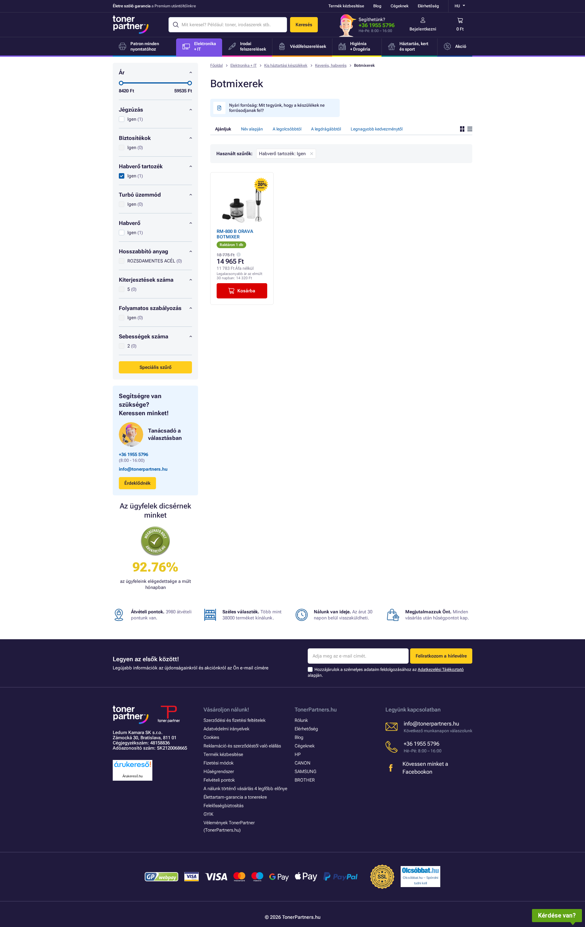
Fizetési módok (218, 763)
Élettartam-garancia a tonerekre (235, 797)
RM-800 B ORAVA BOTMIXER (235, 234)
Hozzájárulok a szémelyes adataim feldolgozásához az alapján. (386, 672)
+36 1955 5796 (377, 25)
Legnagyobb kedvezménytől (376, 129)
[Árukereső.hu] (132, 767)
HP (298, 754)
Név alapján (252, 129)
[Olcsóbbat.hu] (420, 870)
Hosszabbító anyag (143, 251)
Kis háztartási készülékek (285, 65)
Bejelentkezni (423, 29)
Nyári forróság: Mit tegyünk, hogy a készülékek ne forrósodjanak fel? (277, 108)
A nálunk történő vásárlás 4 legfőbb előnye (245, 788)
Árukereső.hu (132, 776)
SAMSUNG (305, 771)
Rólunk (301, 720)
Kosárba (246, 291)
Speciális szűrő (156, 367)
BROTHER (305, 780)
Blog (377, 6)
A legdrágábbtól (326, 129)
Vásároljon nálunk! (226, 709)
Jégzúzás (131, 109)
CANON (302, 763)
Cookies (211, 737)
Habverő (129, 223)
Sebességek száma (143, 336)
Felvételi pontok (219, 780)
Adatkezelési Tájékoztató (441, 669)
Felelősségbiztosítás (223, 805)
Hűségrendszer (219, 771)
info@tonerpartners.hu (143, 469)
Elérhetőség (428, 6)
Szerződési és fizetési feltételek (234, 720)
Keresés (304, 24)
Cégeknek (400, 6)
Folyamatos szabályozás (150, 308)
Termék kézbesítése (346, 6)
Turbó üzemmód (140, 194)
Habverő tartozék (141, 166)
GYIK (208, 814)
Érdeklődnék (137, 483)
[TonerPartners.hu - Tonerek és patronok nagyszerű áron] (131, 25)
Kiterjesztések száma (146, 279)
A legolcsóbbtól (287, 129)
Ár (122, 72)
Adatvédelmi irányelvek (226, 729)
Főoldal (216, 65)
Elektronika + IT (243, 65)
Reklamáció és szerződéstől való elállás (242, 746)
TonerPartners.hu (316, 709)
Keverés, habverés (330, 65)
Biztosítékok (135, 138)
